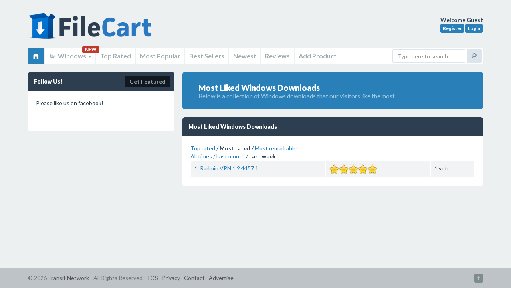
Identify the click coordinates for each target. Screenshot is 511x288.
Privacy (171, 277)
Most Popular (160, 56)
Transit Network (68, 277)
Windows (72, 56)
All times (201, 156)
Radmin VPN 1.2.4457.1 (229, 168)
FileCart (92, 30)
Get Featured (147, 81)
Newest (244, 56)
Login (474, 28)
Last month (230, 156)
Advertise (221, 277)
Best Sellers (206, 56)
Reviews (277, 56)
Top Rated (115, 56)
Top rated (202, 148)
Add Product (318, 56)
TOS (152, 277)
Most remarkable (276, 148)
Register (452, 28)
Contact (194, 277)
